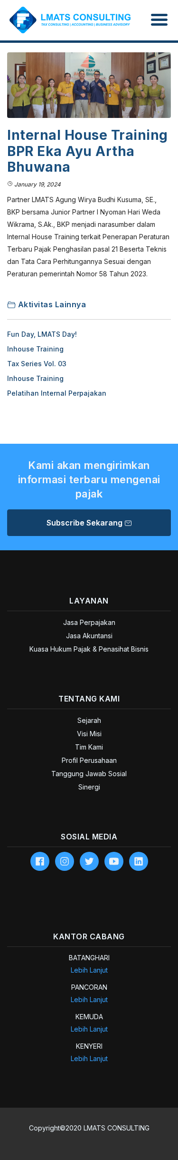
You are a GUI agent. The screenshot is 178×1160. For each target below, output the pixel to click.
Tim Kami (89, 747)
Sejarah (89, 720)
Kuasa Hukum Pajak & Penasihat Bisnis (89, 649)
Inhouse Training (35, 349)
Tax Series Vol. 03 (36, 364)
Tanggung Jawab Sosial (89, 774)
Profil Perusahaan (89, 760)
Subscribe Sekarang (85, 522)
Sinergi (89, 787)
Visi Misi (89, 734)
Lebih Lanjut (89, 970)
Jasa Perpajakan (89, 622)
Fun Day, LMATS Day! (42, 334)
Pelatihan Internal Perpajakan (56, 393)
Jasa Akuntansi (89, 636)
